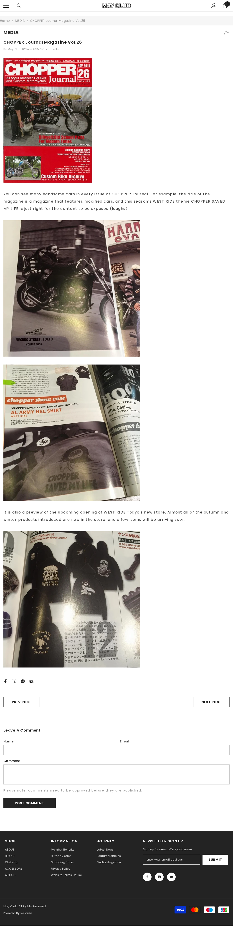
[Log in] (213, 5)
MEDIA (20, 20)
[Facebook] (5, 681)
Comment (11, 761)
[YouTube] (171, 877)
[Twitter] (14, 681)
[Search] (19, 5)
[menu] (6, 5)
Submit (215, 859)
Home (5, 20)
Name (8, 741)
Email (124, 741)
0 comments (49, 49)
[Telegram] (23, 681)
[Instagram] (159, 877)
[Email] (31, 681)
